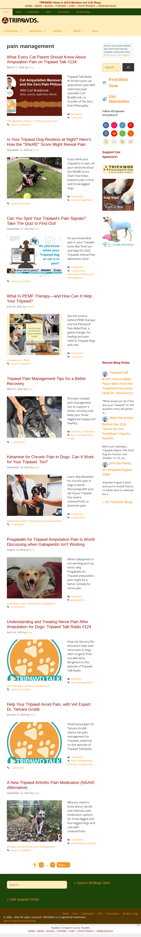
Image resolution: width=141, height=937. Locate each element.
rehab (70, 438)
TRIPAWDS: (46, 2)
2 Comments (18, 442)
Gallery (57, 31)
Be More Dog (83, 11)
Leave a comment (21, 124)
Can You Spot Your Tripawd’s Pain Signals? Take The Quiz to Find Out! (46, 221)
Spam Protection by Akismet (19, 920)
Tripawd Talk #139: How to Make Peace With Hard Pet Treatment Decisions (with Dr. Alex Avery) (117, 382)
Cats (73, 117)
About (77, 31)
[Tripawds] (21, 20)
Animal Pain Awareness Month (77, 272)
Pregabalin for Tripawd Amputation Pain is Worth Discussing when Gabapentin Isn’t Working (51, 542)
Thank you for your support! (117, 54)
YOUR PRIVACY (86, 6)
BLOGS (49, 6)
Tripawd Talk (49, 121)
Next (63, 865)
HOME (28, 6)
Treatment (77, 196)
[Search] (128, 67)
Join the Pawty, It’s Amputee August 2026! (117, 468)
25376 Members (73, 2)
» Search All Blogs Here (92, 883)
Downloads (33, 11)
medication (13, 603)
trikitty (37, 121)
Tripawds (85, 927)
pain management (81, 200)
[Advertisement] (118, 303)
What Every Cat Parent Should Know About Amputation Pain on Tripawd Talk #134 (46, 59)
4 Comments (18, 607)
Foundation (64, 11)
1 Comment (17, 524)
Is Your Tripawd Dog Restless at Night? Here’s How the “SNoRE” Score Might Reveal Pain (49, 142)
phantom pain (15, 685)
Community (10, 31)
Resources (35, 31)
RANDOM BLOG (107, 6)
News (6, 11)
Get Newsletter (119, 99)
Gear (18, 11)
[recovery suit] (118, 246)
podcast (27, 121)
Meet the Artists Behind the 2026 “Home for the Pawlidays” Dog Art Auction (117, 428)
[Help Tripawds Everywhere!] (118, 173)
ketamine (34, 521)
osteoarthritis (24, 846)
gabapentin (77, 600)
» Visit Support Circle (23, 899)
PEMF (26, 360)
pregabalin (49, 603)
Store (95, 31)
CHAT (72, 6)
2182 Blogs (94, 2)
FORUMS (61, 6)
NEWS (38, 6)
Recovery (76, 114)
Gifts (48, 11)
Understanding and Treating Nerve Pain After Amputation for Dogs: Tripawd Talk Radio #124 (49, 624)
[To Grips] (118, 209)
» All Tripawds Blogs (117, 502)
